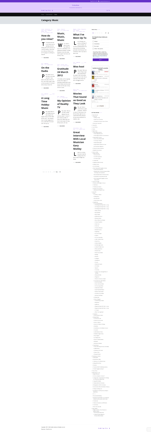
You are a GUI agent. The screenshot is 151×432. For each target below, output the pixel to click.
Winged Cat (97, 276)
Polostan (96, 84)
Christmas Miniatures (98, 227)
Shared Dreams (96, 345)
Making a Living (97, 117)
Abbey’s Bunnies (98, 210)
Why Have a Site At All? (97, 123)
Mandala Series (97, 250)
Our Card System (96, 166)
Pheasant (96, 256)
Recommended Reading (97, 395)
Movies (74, 89)
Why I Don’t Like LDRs (97, 406)
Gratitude (62, 64)
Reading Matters (96, 317)
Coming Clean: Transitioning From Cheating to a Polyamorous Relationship (101, 378)
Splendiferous (97, 260)
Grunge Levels (95, 160)
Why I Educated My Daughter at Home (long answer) (101, 179)
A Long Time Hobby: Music (45, 103)
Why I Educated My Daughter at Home (100, 168)
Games (42, 30)
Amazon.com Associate (98, 320)
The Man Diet (95, 401)
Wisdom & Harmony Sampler (100, 278)
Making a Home (96, 164)
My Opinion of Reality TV (64, 104)
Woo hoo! (78, 66)
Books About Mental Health (99, 138)
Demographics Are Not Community (99, 384)
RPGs (46, 31)
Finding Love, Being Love (97, 388)
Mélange (96, 254)
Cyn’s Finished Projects (98, 203)
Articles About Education (98, 169)
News (42, 64)
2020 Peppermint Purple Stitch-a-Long (102, 204)
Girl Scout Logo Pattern (99, 285)
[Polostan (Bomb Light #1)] (93, 86)
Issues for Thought (95, 181)
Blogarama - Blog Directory (46, 429)
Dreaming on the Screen (98, 350)
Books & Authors (97, 322)
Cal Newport (94, 81)
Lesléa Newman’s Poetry (98, 331)
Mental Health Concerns (97, 137)
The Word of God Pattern (99, 293)
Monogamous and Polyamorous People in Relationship (100, 391)
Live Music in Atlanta (97, 194)
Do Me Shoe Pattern (98, 282)
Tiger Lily (96, 267)
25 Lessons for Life (97, 318)
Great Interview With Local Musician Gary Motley (79, 140)
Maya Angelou (96, 335)
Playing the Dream (97, 354)
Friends (93, 129)
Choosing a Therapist (98, 140)
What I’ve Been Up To (79, 36)
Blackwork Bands (98, 218)
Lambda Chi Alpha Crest (99, 246)
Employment (83, 29)
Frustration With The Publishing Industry (100, 367)
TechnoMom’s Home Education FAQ (100, 176)
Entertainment (47, 29)
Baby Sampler (97, 214)
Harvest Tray (97, 241)
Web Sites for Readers (98, 343)
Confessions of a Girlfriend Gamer (99, 361)
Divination (95, 365)
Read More (46, 57)
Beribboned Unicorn (98, 216)
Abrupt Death (95, 357)
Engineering (97, 231)
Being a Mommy (96, 153)
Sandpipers (97, 258)
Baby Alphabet (97, 212)
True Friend (97, 269)
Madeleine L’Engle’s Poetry (99, 333)
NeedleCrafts (95, 202)
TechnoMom (75, 5)
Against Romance (96, 374)
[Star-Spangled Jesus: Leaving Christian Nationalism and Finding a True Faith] (93, 98)
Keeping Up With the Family (98, 162)
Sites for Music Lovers (98, 200)
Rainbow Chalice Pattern (99, 291)
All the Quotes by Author (98, 315)
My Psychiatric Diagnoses (98, 146)
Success (96, 262)
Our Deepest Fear (97, 337)
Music (46, 30)
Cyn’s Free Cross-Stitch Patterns (100, 280)
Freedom (96, 235)
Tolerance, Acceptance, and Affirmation (100, 402)
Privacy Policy (94, 370)
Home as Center (95, 152)
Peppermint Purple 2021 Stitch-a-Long (102, 306)
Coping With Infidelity (97, 381)
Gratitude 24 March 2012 (63, 72)
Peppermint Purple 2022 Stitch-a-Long (102, 308)
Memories (63, 29)
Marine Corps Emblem (99, 252)
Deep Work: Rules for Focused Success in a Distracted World (100, 78)
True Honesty (95, 404)
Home (66, 64)
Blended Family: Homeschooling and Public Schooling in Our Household (102, 172)
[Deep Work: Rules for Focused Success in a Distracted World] (93, 78)
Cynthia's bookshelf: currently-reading (100, 69)
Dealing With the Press (97, 363)
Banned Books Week (97, 359)
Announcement (76, 128)
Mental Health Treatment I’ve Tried (100, 144)
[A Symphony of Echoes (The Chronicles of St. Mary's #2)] (93, 92)
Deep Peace (97, 302)
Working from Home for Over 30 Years (101, 121)
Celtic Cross (97, 224)
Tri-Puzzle (97, 310)
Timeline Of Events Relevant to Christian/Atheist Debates (99, 415)
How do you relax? (47, 37)
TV (41, 32)
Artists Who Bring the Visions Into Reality (101, 346)
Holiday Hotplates (98, 243)
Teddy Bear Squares (98, 264)
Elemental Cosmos (98, 229)
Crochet (42, 29)
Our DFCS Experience (98, 156)
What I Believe (94, 408)
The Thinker (97, 266)
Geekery (58, 29)
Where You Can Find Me (98, 119)
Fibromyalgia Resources (98, 133)
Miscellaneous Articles (96, 356)
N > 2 (94, 393)
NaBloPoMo (78, 62)
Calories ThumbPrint (98, 222)
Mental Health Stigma (98, 142)
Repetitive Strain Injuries (97, 150)
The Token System (97, 158)
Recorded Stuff (96, 198)
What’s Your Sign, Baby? (99, 312)
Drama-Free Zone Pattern (99, 284)
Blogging (74, 29)
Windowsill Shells (98, 275)
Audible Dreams (97, 348)
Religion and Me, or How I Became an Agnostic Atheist (99, 410)
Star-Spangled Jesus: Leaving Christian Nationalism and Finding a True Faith (101, 98)
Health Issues (94, 131)
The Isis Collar (97, 71)
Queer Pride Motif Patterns (99, 289)
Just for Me (94, 191)
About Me (95, 116)
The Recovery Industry (97, 186)
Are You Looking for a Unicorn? (99, 375)
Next (57, 171)
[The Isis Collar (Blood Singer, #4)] (93, 74)
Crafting (78, 29)
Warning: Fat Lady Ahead (97, 188)
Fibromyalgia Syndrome (97, 132)
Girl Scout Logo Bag (98, 237)
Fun (51, 29)
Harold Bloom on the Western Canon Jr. (101, 328)
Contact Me (94, 125)
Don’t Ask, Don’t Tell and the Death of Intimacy (101, 386)
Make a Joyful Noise (98, 248)
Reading (42, 31)
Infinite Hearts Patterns (99, 287)
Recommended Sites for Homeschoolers (101, 174)
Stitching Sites (96, 297)
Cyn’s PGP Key (95, 127)
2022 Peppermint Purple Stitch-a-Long (102, 208)
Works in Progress (97, 299)
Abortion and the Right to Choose (99, 183)
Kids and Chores (97, 154)
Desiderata (96, 326)
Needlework (50, 30)
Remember (96, 341)
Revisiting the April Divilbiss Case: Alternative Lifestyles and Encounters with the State (101, 398)
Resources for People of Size (99, 190)
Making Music (96, 196)
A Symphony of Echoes (99, 90)
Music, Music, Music (61, 37)
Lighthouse (97, 304)
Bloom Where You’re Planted (100, 220)
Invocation (96, 330)
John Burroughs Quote (99, 245)
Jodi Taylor (96, 91)
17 (54, 171)
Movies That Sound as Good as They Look (80, 98)
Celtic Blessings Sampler (99, 300)
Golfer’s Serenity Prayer (99, 239)
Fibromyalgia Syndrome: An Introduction (101, 135)
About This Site (95, 115)
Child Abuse (95, 184)
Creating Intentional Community (98, 383)
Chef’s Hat (97, 225)
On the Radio (45, 69)
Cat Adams (96, 73)
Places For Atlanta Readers (98, 339)
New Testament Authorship (99, 412)
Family (58, 64)
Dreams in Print (96, 352)
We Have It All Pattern (99, 295)
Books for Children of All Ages (99, 324)
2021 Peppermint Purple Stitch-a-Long (102, 206)
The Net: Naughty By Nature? (98, 368)
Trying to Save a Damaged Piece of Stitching (101, 272)
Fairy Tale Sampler (98, 233)
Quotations (95, 313)
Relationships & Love (96, 372)
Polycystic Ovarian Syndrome (98, 148)
